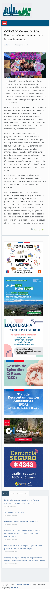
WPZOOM (14, 587)
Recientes (5, 494)
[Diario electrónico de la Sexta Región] (17, 10)
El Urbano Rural (23, 584)
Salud (8, 45)
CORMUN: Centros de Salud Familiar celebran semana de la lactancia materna (23, 35)
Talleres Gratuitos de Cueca (14, 512)
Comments (20, 494)
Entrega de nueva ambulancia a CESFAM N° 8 (21, 521)
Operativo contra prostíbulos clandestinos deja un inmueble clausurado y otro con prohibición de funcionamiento (22, 533)
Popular (12, 494)
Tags (27, 494)
